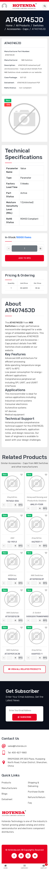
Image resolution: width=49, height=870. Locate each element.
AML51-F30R (36, 504)
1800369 (12, 579)
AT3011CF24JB (12, 654)
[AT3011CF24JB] (12, 636)
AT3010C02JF (37, 579)
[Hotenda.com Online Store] (24, 6)
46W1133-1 (36, 654)
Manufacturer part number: (17, 51)
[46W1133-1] (36, 636)
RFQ (20, 505)
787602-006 (12, 501)
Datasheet (7, 799)
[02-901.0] (12, 524)
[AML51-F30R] (36, 483)
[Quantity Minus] (8, 248)
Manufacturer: (11, 60)
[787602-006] (12, 483)
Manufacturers (9, 788)
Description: (10, 65)
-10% (8, 105)
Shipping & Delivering (33, 784)
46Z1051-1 (36, 542)
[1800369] (12, 561)
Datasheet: (9, 83)
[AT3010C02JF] (36, 561)
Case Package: (10, 77)
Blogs (4, 793)
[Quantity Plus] (40, 248)
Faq (30, 803)
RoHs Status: (10, 88)
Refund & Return (36, 797)
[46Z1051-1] (36, 524)
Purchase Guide (36, 791)
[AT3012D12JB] (12, 599)
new (8, 100)
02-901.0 (12, 542)
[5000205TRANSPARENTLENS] (36, 599)
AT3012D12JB (12, 616)
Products (6, 782)
